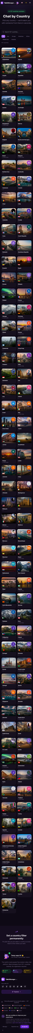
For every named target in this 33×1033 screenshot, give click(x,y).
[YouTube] (13, 986)
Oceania (13, 39)
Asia (8, 36)
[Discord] (21, 986)
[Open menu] (30, 2)
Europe (14, 36)
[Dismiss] (2, 1030)
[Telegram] (24, 986)
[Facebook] (6, 986)
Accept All (24, 1026)
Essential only (15, 1026)
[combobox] (22, 3)
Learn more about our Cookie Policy (21, 1022)
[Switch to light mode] (26, 2)
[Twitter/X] (2, 986)
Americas (20, 36)
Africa (28, 36)
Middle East (6, 39)
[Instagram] (10, 986)
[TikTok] (17, 986)
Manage (5, 1026)
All (3, 36)
